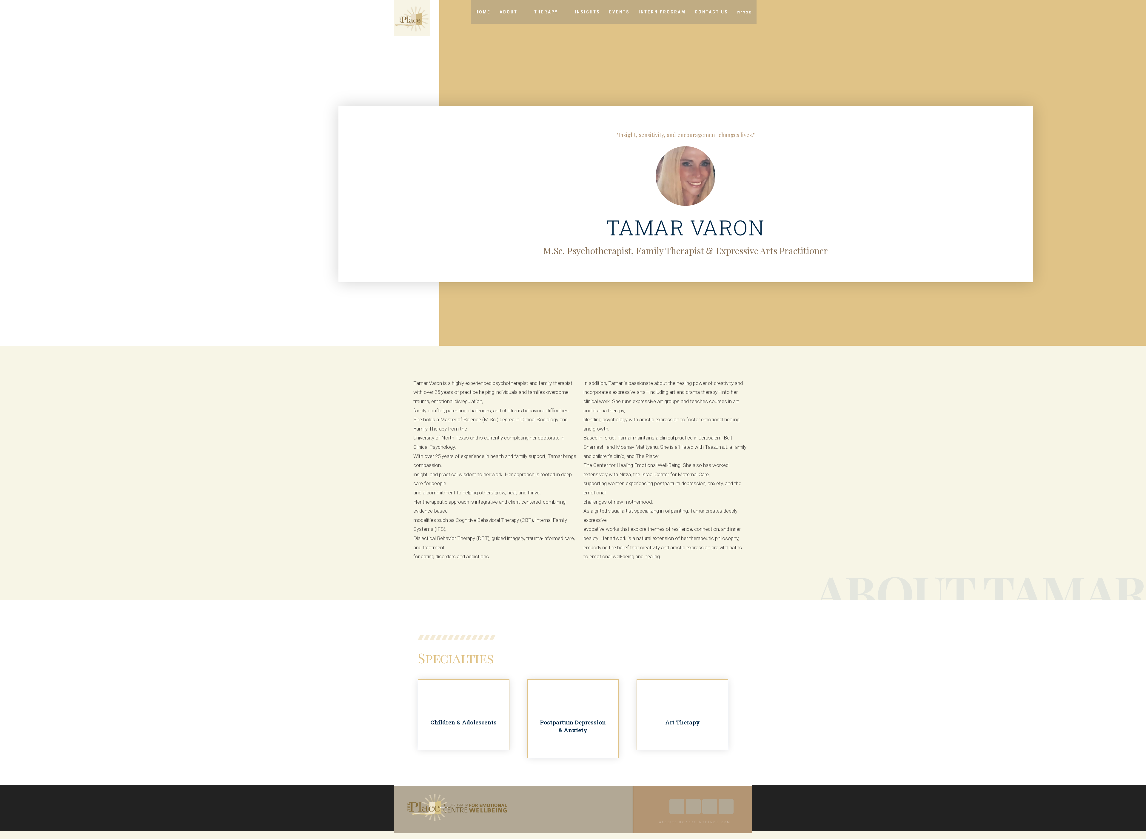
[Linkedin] (726, 806)
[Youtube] (693, 806)
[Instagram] (709, 806)
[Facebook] (676, 806)
